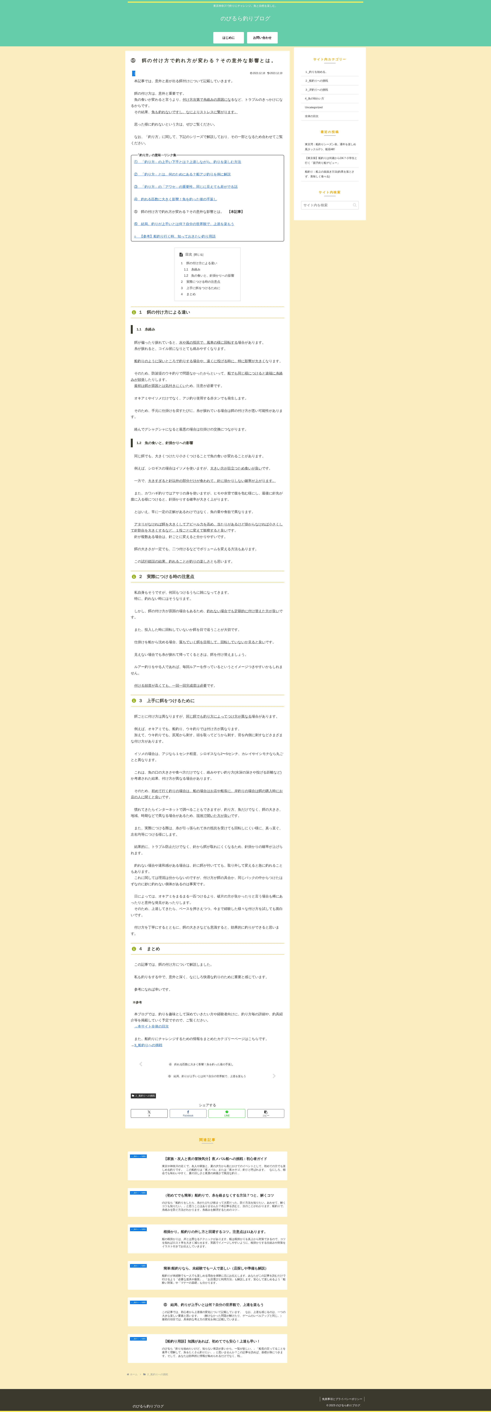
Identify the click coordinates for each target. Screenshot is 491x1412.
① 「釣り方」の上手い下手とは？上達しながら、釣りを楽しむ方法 (187, 162)
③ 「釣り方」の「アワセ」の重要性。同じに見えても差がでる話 (186, 187)
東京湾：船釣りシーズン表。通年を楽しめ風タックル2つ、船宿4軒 (330, 147)
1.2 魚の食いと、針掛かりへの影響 (209, 275)
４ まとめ (188, 294)
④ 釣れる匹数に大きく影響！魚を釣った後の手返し (175, 199)
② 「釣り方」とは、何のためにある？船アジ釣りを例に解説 (182, 174)
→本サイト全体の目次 (151, 1026)
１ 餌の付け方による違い (198, 263)
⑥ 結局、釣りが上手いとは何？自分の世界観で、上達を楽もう (184, 224)
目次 (188, 254)
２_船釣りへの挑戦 (145, 1095)
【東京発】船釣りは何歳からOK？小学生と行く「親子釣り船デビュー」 (331, 160)
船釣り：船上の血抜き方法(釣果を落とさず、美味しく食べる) (329, 174)
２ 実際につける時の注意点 (200, 281)
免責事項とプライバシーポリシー (342, 1399)
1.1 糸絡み (192, 269)
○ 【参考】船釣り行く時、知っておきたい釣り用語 (175, 236)
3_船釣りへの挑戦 (148, 1045)
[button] (265, 1113)
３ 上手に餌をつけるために (200, 288)
